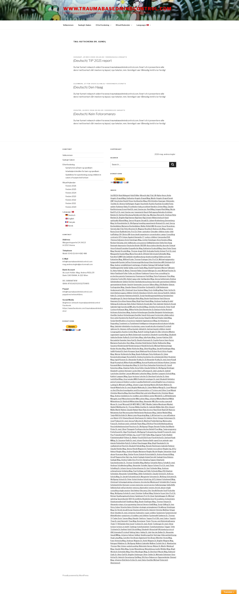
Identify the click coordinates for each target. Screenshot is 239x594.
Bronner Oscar (160, 226)
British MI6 (150, 226)
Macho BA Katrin (157, 385)
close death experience (140, 234)
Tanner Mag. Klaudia (130, 518)
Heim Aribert (131, 304)
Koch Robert (152, 351)
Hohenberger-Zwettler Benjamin (149, 312)
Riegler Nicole (151, 451)
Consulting (170, 234)
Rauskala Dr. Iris (163, 443)
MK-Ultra (155, 401)
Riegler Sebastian (165, 451)
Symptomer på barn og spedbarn (78, 168)
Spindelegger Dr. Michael (164, 496)
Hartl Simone (165, 298)
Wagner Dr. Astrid (140, 541)
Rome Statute (139, 454)
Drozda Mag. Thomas (129, 251)
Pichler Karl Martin (167, 426)
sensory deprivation (141, 488)
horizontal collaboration (164, 315)
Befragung (153, 212)
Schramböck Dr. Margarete (138, 477)
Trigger (167, 527)
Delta (162, 243)
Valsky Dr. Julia (145, 532)
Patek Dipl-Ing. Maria (159, 421)
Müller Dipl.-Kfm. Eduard (165, 407)
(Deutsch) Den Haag (88, 87)
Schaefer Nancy (156, 463)
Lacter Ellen (136, 371)
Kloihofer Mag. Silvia (140, 348)
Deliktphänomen (153, 243)
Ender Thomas (135, 259)
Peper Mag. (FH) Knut (145, 424)
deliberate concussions (137, 243)
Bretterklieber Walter (137, 226)
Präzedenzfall (119, 435)
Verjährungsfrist (147, 535)
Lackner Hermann (125, 371)
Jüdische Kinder (116, 337)
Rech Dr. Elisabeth (129, 446)
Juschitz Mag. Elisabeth (167, 335)
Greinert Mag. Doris (145, 290)
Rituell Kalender (123, 25)
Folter (125, 273)
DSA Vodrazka (148, 251)
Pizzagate (131, 429)
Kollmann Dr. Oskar (161, 354)
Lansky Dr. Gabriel (164, 371)
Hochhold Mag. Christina (146, 307)
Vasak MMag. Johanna (119, 535)
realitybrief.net (116, 446)
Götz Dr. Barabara (140, 293)
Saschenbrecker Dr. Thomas (121, 463)
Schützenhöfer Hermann (120, 485)
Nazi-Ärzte (157, 410)
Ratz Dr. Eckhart (131, 443)
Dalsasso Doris (123, 240)
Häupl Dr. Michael (151, 318)
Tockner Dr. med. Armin (143, 524)
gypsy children (127, 293)
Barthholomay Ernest (118, 209)
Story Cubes (115, 507)
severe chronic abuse (157, 488)
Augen (137, 204)
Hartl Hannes (154, 298)
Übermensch (115, 563)
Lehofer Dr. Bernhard (148, 376)
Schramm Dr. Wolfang (157, 477)
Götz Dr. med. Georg (155, 293)
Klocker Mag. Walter (124, 348)
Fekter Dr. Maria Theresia (127, 271)
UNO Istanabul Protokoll (119, 532)
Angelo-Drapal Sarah (164, 198)
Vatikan (137, 535)
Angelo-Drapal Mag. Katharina (122, 198)
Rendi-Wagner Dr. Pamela (143, 449)
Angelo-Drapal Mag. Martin (145, 198)
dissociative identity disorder (158, 245)
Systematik (153, 515)
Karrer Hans (164, 340)
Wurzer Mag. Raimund (166, 552)
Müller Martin (115, 410)
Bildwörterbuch (158, 218)
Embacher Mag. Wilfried (119, 259)
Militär (171, 399)
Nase (141, 410)
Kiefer (155, 343)
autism (113, 206)
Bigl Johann (147, 218)
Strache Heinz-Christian (129, 507)
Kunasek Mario (116, 365)
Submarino (140, 513)
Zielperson (153, 557)
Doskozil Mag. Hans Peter (161, 248)
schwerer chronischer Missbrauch (146, 482)
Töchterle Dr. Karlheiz (118, 529)
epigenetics (169, 259)
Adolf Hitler (134, 195)
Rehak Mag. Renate (144, 446)
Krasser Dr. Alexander (128, 360)
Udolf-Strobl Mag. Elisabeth (138, 529)
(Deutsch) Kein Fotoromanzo (94, 114)
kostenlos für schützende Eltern (155, 357)
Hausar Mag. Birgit (133, 301)
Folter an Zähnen (134, 273)
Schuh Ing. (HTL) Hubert (153, 479)
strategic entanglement (148, 507)
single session (124, 490)
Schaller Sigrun (147, 465)
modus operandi (165, 401)
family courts (134, 268)
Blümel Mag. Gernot (126, 220)
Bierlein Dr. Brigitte (117, 218)
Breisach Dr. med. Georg (165, 223)
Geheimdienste (116, 282)
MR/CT (139, 404)
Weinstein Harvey (145, 546)
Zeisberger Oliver (141, 554)
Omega (160, 418)
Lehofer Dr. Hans (162, 376)
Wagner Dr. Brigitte (155, 541)
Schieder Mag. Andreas (159, 468)
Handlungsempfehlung (154, 296)
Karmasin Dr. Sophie (151, 340)
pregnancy (172, 429)
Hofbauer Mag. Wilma (125, 309)
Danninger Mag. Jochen (138, 240)
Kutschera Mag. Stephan (120, 368)
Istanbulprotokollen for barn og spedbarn (82, 171)
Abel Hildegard (124, 195)
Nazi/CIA (165, 410)
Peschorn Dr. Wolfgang (138, 426)
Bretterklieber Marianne (119, 226)
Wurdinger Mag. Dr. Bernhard (146, 552)
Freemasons (140, 276)
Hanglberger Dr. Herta (118, 298)
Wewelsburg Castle (152, 549)
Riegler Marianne (139, 451)
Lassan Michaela (132, 373)
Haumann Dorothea (118, 301)
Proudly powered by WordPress (75, 575)
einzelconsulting (151, 257)
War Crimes (121, 546)
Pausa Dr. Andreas (117, 424)
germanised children (168, 282)
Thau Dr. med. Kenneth (119, 521)
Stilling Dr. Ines (168, 504)
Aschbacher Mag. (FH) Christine (145, 201)
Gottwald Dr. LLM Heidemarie (157, 287)
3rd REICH (114, 195)
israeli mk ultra (151, 326)
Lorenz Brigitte (156, 382)
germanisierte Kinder (118, 284)
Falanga (151, 265)
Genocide (156, 282)
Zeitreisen (167, 554)
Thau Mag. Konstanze (136, 521)
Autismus (119, 206)
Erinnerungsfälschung (140, 262)
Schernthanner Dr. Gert (141, 468)
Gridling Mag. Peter (160, 290)
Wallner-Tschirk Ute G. (157, 543)
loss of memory (168, 382)
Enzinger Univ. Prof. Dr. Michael (153, 259)
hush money (139, 318)
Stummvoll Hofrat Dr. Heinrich (144, 510)
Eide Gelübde (127, 257)
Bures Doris (115, 231)
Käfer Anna (134, 368)
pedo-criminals (131, 424)
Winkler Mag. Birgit (167, 549)
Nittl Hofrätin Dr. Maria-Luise (126, 415)
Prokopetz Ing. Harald (154, 432)
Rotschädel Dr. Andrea (154, 454)
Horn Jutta (114, 318)
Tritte (173, 527)
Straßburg (162, 507)
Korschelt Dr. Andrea (135, 357)
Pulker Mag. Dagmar (153, 435)
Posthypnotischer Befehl (144, 429)
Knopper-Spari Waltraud (137, 351)
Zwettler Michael (153, 560)
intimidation (126, 326)
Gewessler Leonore (141, 284)
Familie (166, 265)
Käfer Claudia (145, 368)
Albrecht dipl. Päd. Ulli (148, 195)
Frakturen (145, 273)
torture (113, 527)
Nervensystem (128, 412)
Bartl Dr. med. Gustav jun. (137, 209)
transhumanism (143, 527)
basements (139, 212)
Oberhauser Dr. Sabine (143, 418)
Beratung (129, 215)
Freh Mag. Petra (152, 276)
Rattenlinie (120, 443)
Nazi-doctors (148, 410)
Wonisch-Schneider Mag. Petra (122, 552)
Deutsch (71, 215)
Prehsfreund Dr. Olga (118, 432)
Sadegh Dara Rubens (165, 457)
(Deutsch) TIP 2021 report (92, 61)
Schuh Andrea (137, 479)
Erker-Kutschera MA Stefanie (160, 262)
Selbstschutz (115, 488)
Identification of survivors (125, 321)
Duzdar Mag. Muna (127, 254)
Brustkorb (148, 229)
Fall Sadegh (159, 265)
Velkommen (68, 25)
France (152, 273)
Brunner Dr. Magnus (136, 229)
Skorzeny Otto (145, 490)
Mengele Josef (116, 399)
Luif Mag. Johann (131, 385)
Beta (174, 215)
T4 (111, 518)
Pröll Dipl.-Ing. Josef (132, 435)
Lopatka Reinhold (143, 382)
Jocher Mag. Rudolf (135, 332)
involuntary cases (138, 326)
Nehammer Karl (116, 412)
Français (71, 222)
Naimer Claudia (127, 410)
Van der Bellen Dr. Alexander (163, 532)
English (71, 219)
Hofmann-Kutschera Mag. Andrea (123, 312)
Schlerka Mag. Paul (129, 471)
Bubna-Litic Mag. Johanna (163, 229)
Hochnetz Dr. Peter (163, 307)
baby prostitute (144, 206)
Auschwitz (144, 204)
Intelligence (144, 323)
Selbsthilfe (171, 485)
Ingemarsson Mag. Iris (151, 321)
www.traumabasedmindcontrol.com (117, 8)
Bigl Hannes (130, 218)
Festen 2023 (70, 196)
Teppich (172, 518)
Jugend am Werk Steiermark (130, 335)
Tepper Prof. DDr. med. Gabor (157, 518)
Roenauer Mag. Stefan (124, 454)
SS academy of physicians (164, 499)
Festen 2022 (70, 200)
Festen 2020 (70, 207)
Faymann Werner (160, 268)
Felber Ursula (142, 271)
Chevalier (154, 231)
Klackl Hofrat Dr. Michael (151, 346)
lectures (136, 376)
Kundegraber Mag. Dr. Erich (133, 365)
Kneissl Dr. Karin (121, 351)
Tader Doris (117, 518)
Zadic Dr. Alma (115, 554)
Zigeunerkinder (164, 557)
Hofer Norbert (166, 309)
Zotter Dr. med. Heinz (138, 560)
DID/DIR (143, 245)
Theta (148, 521)
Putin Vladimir (167, 435)
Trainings (133, 527)
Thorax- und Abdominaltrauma (163, 521)
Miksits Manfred (163, 399)
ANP (112, 201)
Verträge (157, 535)
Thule (112, 524)
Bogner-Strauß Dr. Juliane (145, 220)
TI (116, 524)
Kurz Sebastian (150, 365)
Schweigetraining (125, 482)
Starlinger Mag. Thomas (153, 502)
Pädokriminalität (116, 437)
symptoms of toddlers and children (135, 515)
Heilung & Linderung (118, 304)
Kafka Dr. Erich (128, 337)
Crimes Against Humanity (132, 237)
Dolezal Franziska (121, 248)
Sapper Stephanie (157, 460)
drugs (140, 251)
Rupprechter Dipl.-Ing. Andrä (127, 457)
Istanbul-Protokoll (164, 326)
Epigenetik (114, 262)
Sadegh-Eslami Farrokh (147, 457)
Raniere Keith (148, 440)
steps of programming (127, 504)
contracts (114, 237)
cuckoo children (151, 237)
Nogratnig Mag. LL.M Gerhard (148, 415)
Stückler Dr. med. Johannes (125, 513)
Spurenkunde (123, 499)
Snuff (165, 490)
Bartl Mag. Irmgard (154, 209)
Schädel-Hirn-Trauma (168, 482)
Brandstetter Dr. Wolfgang (127, 223)
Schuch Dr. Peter (125, 479)
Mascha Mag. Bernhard (127, 393)
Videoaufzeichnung (168, 535)
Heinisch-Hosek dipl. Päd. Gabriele (150, 304)
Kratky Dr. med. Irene (163, 360)
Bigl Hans (138, 218)
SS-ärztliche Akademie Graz (143, 499)
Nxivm (116, 418)
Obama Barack (128, 418)
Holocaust (151, 315)
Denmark (113, 245)
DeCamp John (122, 243)
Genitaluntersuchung (143, 282)
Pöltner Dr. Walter (130, 437)
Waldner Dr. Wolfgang (126, 543)
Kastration (122, 343)
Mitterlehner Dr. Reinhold (120, 401)
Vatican (131, 535)
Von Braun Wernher (155, 538)
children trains (163, 231)
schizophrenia (115, 471)
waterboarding (132, 546)
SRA (130, 499)
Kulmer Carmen (170, 362)
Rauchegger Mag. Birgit (147, 443)
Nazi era (172, 410)
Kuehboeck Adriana (156, 362)
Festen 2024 (70, 193)
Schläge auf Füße (144, 471)
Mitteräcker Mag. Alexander (141, 401)
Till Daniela (121, 524)
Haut (143, 301)
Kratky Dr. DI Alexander (146, 360)
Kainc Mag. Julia (141, 337)
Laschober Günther (118, 373)
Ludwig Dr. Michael (117, 385)
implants (139, 321)
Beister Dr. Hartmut (117, 215)
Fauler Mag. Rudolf (146, 268)
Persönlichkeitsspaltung (163, 424)
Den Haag (168, 243)
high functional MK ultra (126, 307)
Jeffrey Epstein (133, 329)
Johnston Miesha (168, 332)
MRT (144, 404)
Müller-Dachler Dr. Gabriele (145, 407)
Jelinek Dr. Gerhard (146, 329)
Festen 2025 (70, 189)
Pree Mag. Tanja (161, 429)
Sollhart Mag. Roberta (151, 493)
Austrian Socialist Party (164, 204)
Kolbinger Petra (147, 354)
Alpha (159, 195)
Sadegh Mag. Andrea (118, 460)
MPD (134, 404)
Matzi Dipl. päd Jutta (143, 393)
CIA (120, 234)
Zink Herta (126, 560)
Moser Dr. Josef (116, 404)
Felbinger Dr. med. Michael (158, 271)
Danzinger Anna (154, 240)
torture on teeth (122, 527)
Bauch (146, 212)
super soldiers (150, 513)
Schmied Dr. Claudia (150, 474)
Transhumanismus (157, 527)
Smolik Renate (157, 490)
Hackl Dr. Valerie (169, 293)
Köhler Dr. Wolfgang (158, 368)
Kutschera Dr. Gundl (164, 365)
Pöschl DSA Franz (144, 437)
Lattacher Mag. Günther (148, 373)
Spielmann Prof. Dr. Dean (144, 496)
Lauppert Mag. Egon (124, 376)
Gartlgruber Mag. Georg (150, 279)
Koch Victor (162, 351)
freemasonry (130, 276)
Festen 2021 (70, 203)
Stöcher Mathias (162, 510)
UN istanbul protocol (166, 529)
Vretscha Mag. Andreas (124, 541)
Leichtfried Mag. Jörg (118, 379)
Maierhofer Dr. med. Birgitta (126, 387)
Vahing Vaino (135, 532)
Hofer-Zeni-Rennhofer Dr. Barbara (147, 309)
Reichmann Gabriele (160, 446)
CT (143, 237)
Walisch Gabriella (142, 543)
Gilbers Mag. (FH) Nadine (158, 284)
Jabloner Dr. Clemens (118, 329)
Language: (142, 25)
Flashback (119, 273)
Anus (131, 201)
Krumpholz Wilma (122, 362)
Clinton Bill (126, 234)
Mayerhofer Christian (160, 393)
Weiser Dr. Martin (159, 546)
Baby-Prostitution (131, 206)
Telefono (142, 518)
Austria (152, 204)
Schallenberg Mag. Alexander (129, 465)
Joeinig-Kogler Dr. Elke (152, 332)
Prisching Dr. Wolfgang (136, 432)
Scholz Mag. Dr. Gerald (119, 477)
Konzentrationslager (118, 357)
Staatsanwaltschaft (118, 502)
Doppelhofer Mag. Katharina (140, 248)
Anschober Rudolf (121, 201)
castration (146, 231)
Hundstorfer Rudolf (126, 318)
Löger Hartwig (144, 385)
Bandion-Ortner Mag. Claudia (162, 206)
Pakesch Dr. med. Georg (124, 421)
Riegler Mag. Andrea (124, 451)
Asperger (162, 201)
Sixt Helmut (135, 490)
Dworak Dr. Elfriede (141, 254)
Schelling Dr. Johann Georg (121, 468)
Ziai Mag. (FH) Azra (141, 557)
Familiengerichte (116, 268)
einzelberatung (139, 257)
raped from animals (161, 440)
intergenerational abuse (158, 323)
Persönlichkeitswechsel (119, 426)
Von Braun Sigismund (138, 538)
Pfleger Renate (154, 426)
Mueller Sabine (152, 404)
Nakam (135, 410)
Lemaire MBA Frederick (136, 379)
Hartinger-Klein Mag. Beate (138, 298)
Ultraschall (153, 529)
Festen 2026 (70, 186)
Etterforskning (102, 25)
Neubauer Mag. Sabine (153, 412)
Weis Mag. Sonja (127, 549)
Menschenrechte (128, 399)
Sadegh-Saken (84, 25)
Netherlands (139, 412)
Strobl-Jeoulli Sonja (125, 510)
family (126, 268)
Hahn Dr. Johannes (117, 296)
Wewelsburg (139, 549)
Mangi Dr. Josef (164, 387)
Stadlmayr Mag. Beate (135, 502)
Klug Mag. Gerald (155, 348)
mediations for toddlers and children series (137, 396)
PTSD (143, 435)
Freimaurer (162, 276)
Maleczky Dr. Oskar (145, 387)
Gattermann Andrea (168, 279)
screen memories (136, 485)
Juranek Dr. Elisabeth (150, 335)
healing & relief (167, 301)
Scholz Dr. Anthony (166, 474)
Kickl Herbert (147, 343)
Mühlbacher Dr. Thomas (125, 407)
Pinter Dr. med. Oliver (118, 429)
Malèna (155, 387)
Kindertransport (135, 346)
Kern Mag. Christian (134, 343)
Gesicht (130, 284)
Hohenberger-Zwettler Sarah (135, 315)
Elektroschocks (165, 257)
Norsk (70, 226)
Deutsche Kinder (133, 245)
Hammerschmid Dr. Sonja (135, 296)
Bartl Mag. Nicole (168, 209)
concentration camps (157, 234)
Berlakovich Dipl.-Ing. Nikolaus (145, 215)
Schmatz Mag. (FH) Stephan (162, 471)
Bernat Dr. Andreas (164, 215)
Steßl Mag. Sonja (155, 504)
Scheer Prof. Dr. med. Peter (163, 465)
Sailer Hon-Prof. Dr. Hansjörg (138, 460)
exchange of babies (140, 265)
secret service (149, 485)
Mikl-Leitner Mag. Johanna (146, 399)
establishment (126, 265)
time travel (130, 524)
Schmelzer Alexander (118, 474)
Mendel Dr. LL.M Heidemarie (165, 396)
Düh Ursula (153, 254)
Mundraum (162, 404)
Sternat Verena (143, 504)
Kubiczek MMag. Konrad (138, 362)
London (133, 382)
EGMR (119, 257)
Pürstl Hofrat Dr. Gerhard (161, 437)
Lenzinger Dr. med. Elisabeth (156, 379)
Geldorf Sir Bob (129, 282)
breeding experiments (147, 223)
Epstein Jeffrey (125, 262)
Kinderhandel (123, 346)
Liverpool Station (122, 382)
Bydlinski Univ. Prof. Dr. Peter (131, 231)
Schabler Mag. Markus (141, 463)
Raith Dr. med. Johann (134, 440)
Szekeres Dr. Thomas (166, 515)
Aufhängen (129, 204)
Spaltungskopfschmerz (126, 496)
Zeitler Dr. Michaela (155, 554)
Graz (135, 290)
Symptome (160, 513)
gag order (137, 279)
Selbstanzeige (160, 485)
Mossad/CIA (127, 404)
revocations (157, 449)
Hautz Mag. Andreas (153, 301)
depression (122, 245)
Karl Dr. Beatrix (137, 340)
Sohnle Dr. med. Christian (132, 493)
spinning (113, 499)
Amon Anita (166, 195)
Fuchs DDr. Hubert (125, 279)
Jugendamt (114, 335)
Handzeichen (168, 296)
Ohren (154, 418)
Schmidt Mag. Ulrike (135, 474)
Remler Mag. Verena (124, 449)
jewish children (159, 329)
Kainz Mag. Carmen (154, 337)
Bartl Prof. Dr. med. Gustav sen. (122, 212)
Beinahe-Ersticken (165, 212)
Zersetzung (129, 557)
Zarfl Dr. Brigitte (128, 554)
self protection (126, 488)
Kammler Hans (125, 340)
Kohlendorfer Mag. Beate (131, 354)
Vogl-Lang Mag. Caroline (120, 538)
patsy (169, 421)
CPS (120, 237)
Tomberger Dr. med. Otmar (163, 524)
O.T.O (120, 418)
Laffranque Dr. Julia (149, 371)
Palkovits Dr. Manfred (142, 421)
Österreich (164, 560)
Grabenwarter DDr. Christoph (121, 290)
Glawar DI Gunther (138, 287)
